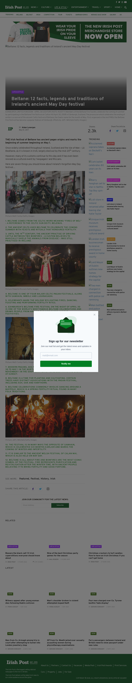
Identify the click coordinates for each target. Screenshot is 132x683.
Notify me (66, 364)
